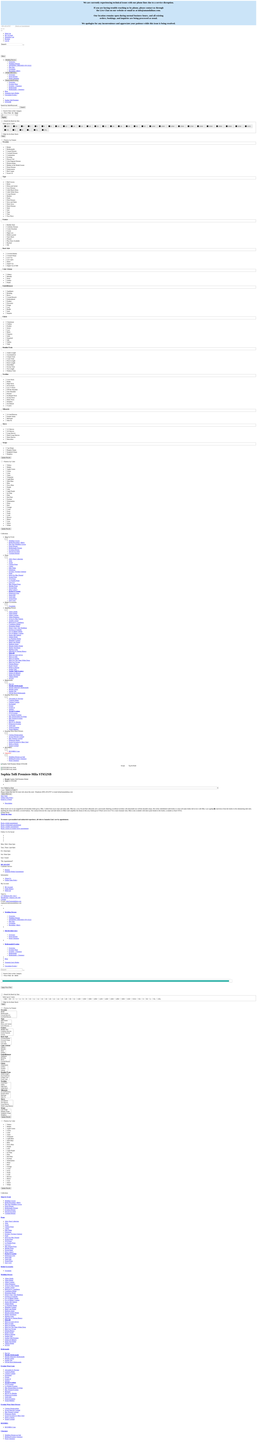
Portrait (9, 394)
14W (153, 126)
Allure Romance (14, 617)
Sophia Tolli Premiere (16, 671)
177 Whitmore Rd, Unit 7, (9, 896)
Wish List (8, 33)
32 (145, 126)
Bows (9, 295)
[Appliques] (5, 1056)
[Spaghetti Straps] (6, 1113)
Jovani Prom (13, 577)
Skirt (8, 208)
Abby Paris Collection (16, 559)
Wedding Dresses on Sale (17, 757)
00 (16, 126)
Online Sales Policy (7, 798)
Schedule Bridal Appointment (14, 871)
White (9, 525)
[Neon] (3, 1051)
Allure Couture (13, 615)
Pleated (9, 239)
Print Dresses (11, 200)
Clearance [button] (4, 1431)
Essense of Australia (15, 630)
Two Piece (10, 216)
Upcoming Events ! (11, 966)
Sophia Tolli (13, 669)
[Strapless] (6, 1115)
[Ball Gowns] (6, 1021)
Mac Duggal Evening (15, 718)
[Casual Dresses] (9, 1015)
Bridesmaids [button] (9, 680)
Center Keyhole (12, 229)
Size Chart (4, 796)
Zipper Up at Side (12, 266)
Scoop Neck (11, 398)
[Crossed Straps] (6, 1040)
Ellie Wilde (12, 568)
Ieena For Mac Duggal (16, 575)
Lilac (8, 489)
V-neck (9, 406)
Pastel (9, 282)
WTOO (11, 678)
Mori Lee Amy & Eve (16, 655)
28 (129, 126)
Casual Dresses (11, 151)
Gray (8, 521)
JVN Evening (13, 713)
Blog (6, 959)
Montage (11, 720)
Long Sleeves (11, 433)
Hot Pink (10, 497)
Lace (8, 307)
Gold (8, 515)
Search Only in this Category (12, 111)
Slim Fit (9, 420)
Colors (11, 566)
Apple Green (11, 469)
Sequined (10, 338)
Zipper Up (10, 264)
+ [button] (6, 539)
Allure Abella (13, 612)
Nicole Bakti (13, 588)
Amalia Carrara (14, 621)
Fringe (9, 305)
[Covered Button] (6, 1038)
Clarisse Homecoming (16, 735)
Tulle (8, 344)
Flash (10, 573)
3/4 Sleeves (10, 431)
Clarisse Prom (13, 564)
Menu (3, 56)
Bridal (9, 147)
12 (66, 126)
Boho (8, 184)
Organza (9, 334)
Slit (8, 245)
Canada (3, 899)
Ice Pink (9, 493)
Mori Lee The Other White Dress (19, 660)
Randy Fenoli (13, 666)
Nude (8, 513)
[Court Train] (5, 1079)
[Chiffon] (4, 1067)
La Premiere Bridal (15, 639)
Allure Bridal (13, 613)
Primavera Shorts (14, 740)
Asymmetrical (11, 355)
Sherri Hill (12, 595)
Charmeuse (10, 322)
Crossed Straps (11, 255)
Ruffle (9, 309)
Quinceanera (11, 169)
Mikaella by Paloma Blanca (17, 651)
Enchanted (12, 704)
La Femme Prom (14, 580)
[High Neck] (6, 1086)
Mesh (8, 332)
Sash (8, 311)
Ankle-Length (11, 353)
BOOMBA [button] (8, 747)
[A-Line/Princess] (6, 1092)
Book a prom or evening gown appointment (15, 828)
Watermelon (11, 501)
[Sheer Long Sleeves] (7, 1106)
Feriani (11, 706)
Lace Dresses (11, 188)
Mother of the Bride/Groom (15, 165)
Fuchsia (9, 499)
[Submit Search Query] (23, 970)
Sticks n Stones (13, 744)
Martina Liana (13, 649)
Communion (11, 155)
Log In (7, 41)
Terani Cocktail (14, 746)
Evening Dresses (14, 550)
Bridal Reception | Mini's (17, 542)
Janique (11, 709)
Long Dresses (11, 194)
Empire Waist (11, 416)
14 (74, 126)
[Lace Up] (6, 1042)
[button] (11, 60)
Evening (9, 157)
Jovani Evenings (14, 711)
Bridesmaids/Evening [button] (12, 944)
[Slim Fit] (6, 1097)
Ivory (8, 511)
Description (8, 803)
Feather (9, 301)
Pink (8, 495)
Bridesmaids (11, 149)
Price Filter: (7, 113)
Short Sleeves (11, 437)
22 (105, 126)
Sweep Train (11, 367)
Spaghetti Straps (12, 452)
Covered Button (12, 253)
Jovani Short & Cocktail (16, 737)
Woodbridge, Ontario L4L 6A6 (10, 897)
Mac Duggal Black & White (18, 716)
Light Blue (10, 479)
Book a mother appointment (9, 827)
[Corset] (7, 1035)
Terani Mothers (13, 729)
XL (37, 130)
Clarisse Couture (14, 702)
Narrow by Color (9, 461)
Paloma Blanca (13, 664)
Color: (3, 790)
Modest (9, 196)
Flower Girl (10, 159)
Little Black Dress (12, 190)
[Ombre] (3, 1052)
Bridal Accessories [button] (11, 602)
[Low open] (6, 1043)
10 (58, 126)
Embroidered (11, 299)
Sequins (9, 313)
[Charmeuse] (4, 1065)
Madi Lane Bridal (14, 642)
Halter (9, 381)
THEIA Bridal (13, 676)
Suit (8, 210)
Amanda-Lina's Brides (12, 962)
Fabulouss (12, 570)
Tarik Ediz (12, 597)
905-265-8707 (6, 26)
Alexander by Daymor (16, 698)
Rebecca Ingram (14, 667)
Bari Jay (11, 684)
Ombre (9, 280)
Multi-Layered (11, 235)
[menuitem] (130, 33)
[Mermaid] (6, 1095)
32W (239, 126)
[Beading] (5, 1058)
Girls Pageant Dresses (14, 161)
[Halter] (6, 1085)
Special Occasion (14, 551)
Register (7, 39)
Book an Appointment (22, 26)
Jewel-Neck (10, 385)
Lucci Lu (12, 582)
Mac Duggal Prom (15, 584)
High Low (10, 233)
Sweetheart (10, 404)
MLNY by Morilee (15, 722)
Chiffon (9, 324)
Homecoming (11, 163)
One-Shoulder (11, 391)
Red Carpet (10, 171)
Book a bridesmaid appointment (11, 825)
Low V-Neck (11, 387)
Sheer (8, 262)
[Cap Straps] (6, 1110)
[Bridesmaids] (9, 1013)
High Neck (10, 383)
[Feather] (4, 1069)
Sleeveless (10, 439)
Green (9, 471)
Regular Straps (11, 450)
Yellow (9, 465)
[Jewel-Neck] (6, 1088)
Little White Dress (12, 192)
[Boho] (6, 1022)
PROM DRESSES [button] (11, 931)
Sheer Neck (10, 400)
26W (211, 126)
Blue (8, 483)
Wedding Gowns (14, 541)
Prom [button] (6, 555)
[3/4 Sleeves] (7, 1102)
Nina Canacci (13, 590)
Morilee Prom (13, 586)
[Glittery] (3, 1047)
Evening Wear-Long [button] (11, 695)
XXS (249, 126)
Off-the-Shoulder (12, 389)
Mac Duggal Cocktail (15, 738)
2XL (45, 130)
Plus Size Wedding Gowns (17, 544)
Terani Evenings (14, 727)
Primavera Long (14, 593)
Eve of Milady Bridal (15, 631)
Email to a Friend (6, 799)
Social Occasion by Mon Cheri (18, 742)
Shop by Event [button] (9, 537)
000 (7, 126)
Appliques (10, 291)
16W (163, 126)
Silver (9, 523)
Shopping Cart (9, 37)
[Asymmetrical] (5, 1076)
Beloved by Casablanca (16, 622)
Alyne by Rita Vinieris (16, 619)
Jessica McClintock (15, 635)
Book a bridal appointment (9, 823)
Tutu (8, 214)
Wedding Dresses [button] (10, 608)
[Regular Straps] (6, 1111)
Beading (9, 293)
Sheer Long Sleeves (13, 435)
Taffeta (9, 342)
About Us (8, 878)
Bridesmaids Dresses (15, 548)
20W (182, 126)
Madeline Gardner (14, 640)
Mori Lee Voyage (14, 662)
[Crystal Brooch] (5, 1061)
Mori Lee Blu (13, 657)
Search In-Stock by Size (11, 121)
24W (201, 126)
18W (172, 126)
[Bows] (5, 1060)
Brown (9, 517)
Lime (8, 473)
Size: (2, 788)
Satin (8, 336)
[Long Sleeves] (7, 1104)
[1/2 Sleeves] (7, 1101)
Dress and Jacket (12, 186)
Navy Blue (10, 485)
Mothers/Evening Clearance (18, 759)
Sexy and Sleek (12, 202)
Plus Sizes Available (13, 241)
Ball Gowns (10, 182)
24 (113, 126)
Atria (10, 561)
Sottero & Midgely (15, 673)
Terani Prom (13, 599)
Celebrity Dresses (12, 227)
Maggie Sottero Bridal (16, 646)
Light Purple (11, 491)
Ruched (9, 243)
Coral (8, 509)
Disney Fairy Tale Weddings (18, 628)
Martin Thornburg (14, 648)
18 (90, 126)
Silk (8, 340)
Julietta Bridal (13, 637)
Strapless (9, 402)
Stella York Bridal (14, 675)
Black (9, 519)
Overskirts (12, 606)
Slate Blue (10, 481)
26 (121, 126)
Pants (8, 198)
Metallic (9, 276)
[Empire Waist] (6, 1094)
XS (7, 130)
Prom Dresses (11, 167)
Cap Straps (10, 448)
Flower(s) (10, 303)
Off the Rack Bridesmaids (17, 693)
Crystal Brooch (11, 297)
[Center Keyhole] (7, 1033)
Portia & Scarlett (14, 591)
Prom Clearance (14, 760)
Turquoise (10, 477)
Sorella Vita (12, 691)
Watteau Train (11, 371)
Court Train (10, 359)
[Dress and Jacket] (6, 1024)
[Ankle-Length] (5, 1074)
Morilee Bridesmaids (16, 686)
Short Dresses (11, 206)
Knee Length (11, 363)
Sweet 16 (10, 173)
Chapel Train (11, 357)
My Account (9, 35)
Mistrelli (11, 653)
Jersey (9, 328)
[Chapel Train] (5, 1077)
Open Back (10, 237)
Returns (7, 870)
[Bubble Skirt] (7, 1029)
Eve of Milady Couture (16, 633)
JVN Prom (12, 579)
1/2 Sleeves (10, 429)
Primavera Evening (15, 724)
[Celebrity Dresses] (7, 1031)
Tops (8, 212)
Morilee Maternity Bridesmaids (19, 687)
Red (8, 505)
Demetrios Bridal (14, 626)
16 (82, 126)
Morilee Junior (13, 689)
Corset (9, 231)
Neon (8, 278)
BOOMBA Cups (14, 751)
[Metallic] (3, 1049)
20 (98, 126)
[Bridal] (9, 1012)
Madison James (14, 644)
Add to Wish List (6, 794)
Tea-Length (10, 369)
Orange (9, 507)
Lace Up (9, 257)
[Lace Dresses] (6, 1026)
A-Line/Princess (12, 414)
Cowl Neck (10, 379)
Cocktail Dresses (12, 153)
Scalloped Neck (12, 396)
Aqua (8, 475)
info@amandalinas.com (13, 901)
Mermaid (10, 418)
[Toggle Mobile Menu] (1, 905)
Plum (8, 503)
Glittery (9, 274)
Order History (9, 889)
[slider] (230, 980)
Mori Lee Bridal (14, 658)
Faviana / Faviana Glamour (17, 571)
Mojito (9, 467)
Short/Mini (10, 365)
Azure (11, 562)
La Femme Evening (15, 715)
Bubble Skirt (11, 225)
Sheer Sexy (10, 204)
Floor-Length (11, 361)
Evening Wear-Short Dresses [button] (14, 731)
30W (230, 126)
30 (137, 126)
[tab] (130, 545)
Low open (10, 259)
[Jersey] (4, 1070)
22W (191, 126)
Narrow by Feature (10, 140)
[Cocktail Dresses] (9, 1017)
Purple (9, 487)
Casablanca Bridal (14, 624)
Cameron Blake (14, 700)
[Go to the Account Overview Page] (1, 30)
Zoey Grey (12, 600)
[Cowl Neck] (6, 1083)
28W (220, 126)
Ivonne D (12, 707)
